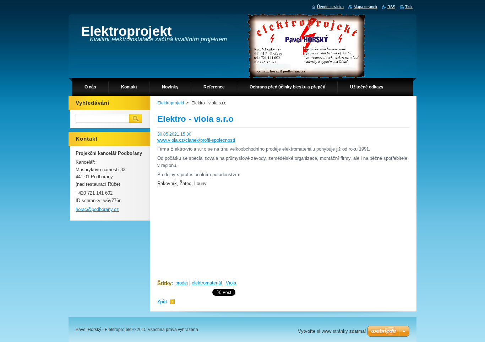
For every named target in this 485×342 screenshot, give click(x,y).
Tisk (409, 7)
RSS (391, 7)
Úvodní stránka (330, 7)
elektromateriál (207, 283)
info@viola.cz (170, 230)
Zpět (162, 301)
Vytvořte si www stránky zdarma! (332, 331)
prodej (181, 283)
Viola (231, 283)
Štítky (164, 283)
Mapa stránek (365, 7)
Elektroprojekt (171, 103)
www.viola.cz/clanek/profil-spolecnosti (196, 140)
